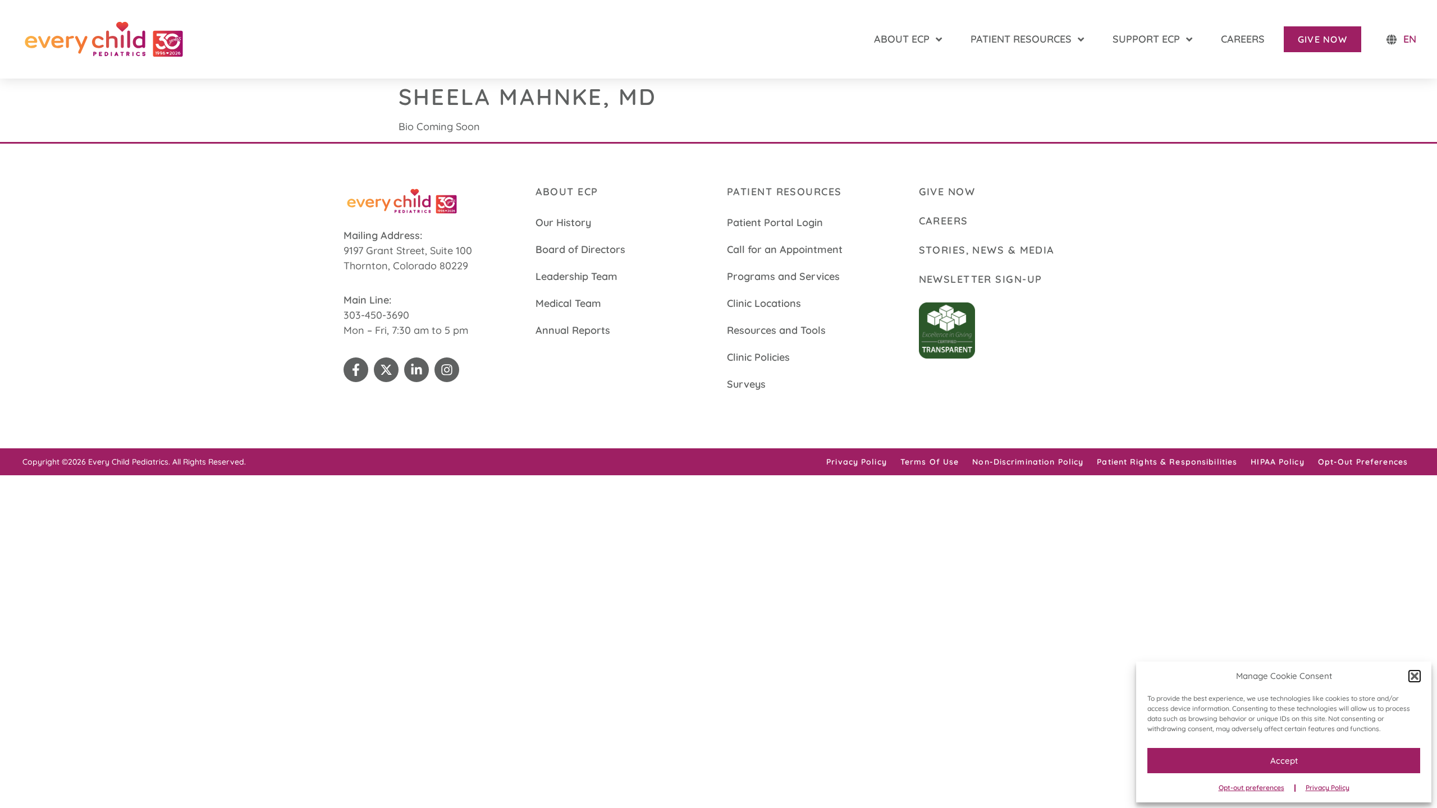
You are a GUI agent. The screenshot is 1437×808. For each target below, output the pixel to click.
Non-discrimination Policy (1027, 462)
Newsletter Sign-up (980, 279)
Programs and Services (783, 276)
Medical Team (568, 303)
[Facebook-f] (356, 369)
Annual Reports (573, 330)
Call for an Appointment (785, 249)
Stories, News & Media (987, 250)
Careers (943, 220)
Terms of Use (929, 462)
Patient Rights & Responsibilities (1167, 462)
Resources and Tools (776, 330)
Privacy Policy (1327, 787)
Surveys (746, 384)
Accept (1284, 760)
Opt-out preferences (1251, 787)
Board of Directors (580, 249)
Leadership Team (576, 276)
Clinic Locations (764, 303)
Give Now (947, 191)
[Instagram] (446, 369)
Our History (563, 222)
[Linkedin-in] (416, 369)
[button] (1414, 676)
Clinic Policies (758, 357)
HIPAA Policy (1277, 462)
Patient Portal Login (775, 222)
